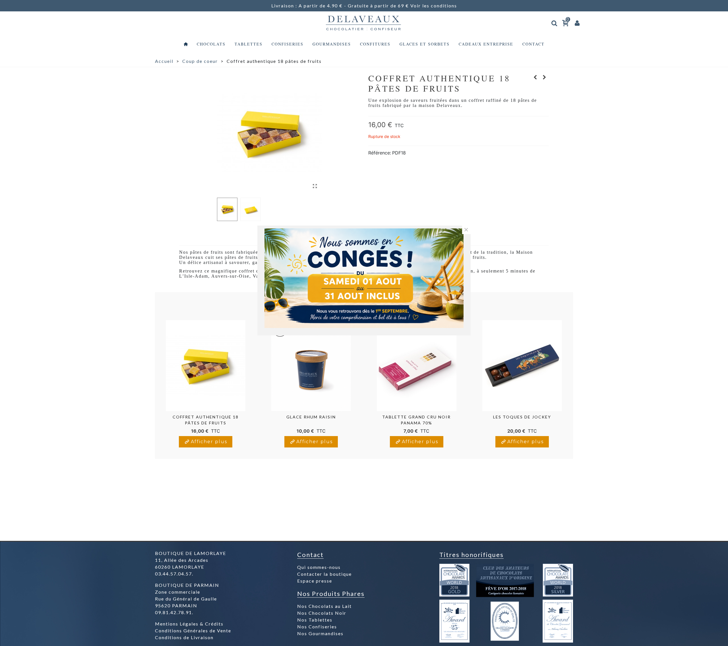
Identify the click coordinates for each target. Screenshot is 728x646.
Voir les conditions (433, 5)
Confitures (375, 44)
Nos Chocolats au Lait (324, 606)
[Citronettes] (544, 77)
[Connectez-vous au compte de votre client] (577, 23)
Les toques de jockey (522, 416)
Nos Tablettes (314, 619)
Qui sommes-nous (319, 567)
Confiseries (287, 44)
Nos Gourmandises (320, 633)
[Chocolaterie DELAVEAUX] (364, 22)
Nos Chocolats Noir (321, 613)
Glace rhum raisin (311, 416)
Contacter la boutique (324, 574)
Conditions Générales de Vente (193, 630)
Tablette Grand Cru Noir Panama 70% (416, 419)
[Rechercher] (554, 22)
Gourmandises (332, 44)
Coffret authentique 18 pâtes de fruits (206, 419)
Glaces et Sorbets (425, 44)
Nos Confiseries (317, 626)
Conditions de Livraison (184, 637)
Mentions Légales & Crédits (189, 623)
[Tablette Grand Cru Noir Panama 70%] (535, 77)
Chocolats (211, 44)
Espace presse (314, 580)
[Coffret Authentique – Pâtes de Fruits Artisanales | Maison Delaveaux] (315, 186)
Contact (533, 44)
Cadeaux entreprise (486, 44)
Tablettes (248, 44)
